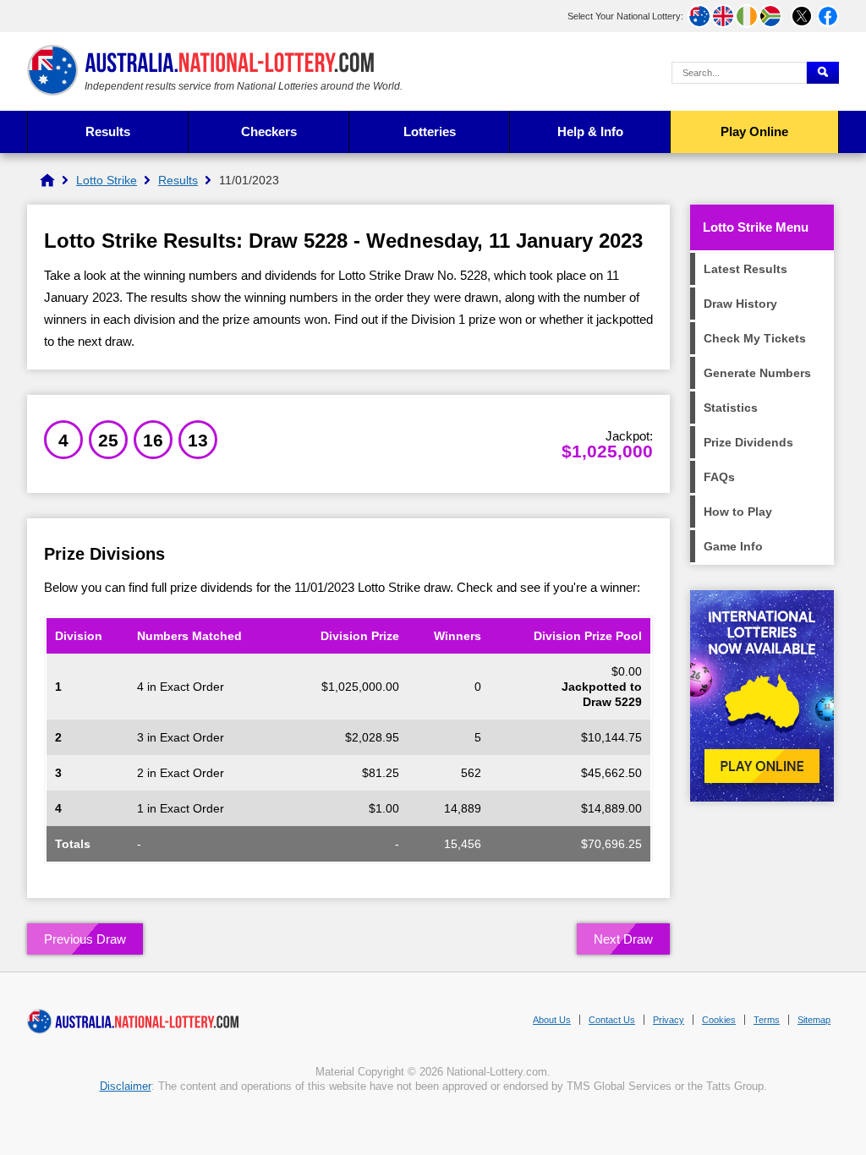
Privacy (668, 1020)
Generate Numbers (757, 373)
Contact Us (612, 1020)
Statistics (731, 407)
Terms (767, 1020)
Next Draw (623, 939)
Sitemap (813, 1020)
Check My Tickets (755, 338)
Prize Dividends (748, 442)
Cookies (719, 1020)
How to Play (738, 511)
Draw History (740, 303)
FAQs (719, 477)
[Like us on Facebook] (828, 16)
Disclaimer (125, 1086)
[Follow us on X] (802, 16)
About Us (552, 1020)
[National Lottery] (47, 180)
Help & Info (590, 131)
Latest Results (745, 269)
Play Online (754, 131)
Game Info (733, 546)
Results (107, 131)
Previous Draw (85, 939)
